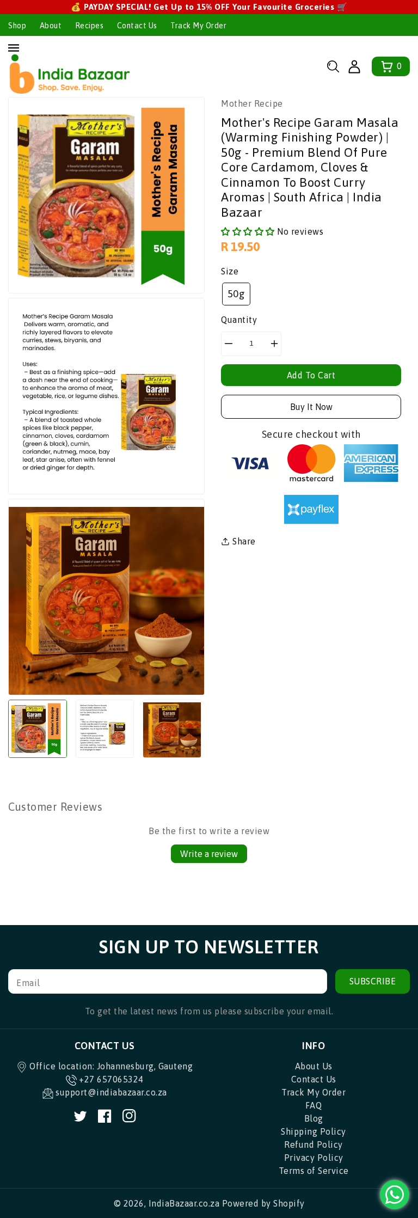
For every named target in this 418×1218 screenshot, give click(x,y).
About (51, 25)
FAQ (313, 1105)
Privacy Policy (313, 1157)
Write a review (209, 854)
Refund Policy (313, 1144)
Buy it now (311, 407)
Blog (313, 1118)
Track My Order (198, 25)
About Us (314, 1066)
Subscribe (372, 981)
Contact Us (137, 25)
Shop (17, 25)
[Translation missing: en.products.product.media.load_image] (37, 729)
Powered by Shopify (263, 1203)
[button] (333, 66)
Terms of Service (314, 1171)
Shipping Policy (313, 1131)
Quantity (239, 320)
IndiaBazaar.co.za (184, 1203)
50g (236, 293)
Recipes (89, 25)
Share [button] (244, 541)
